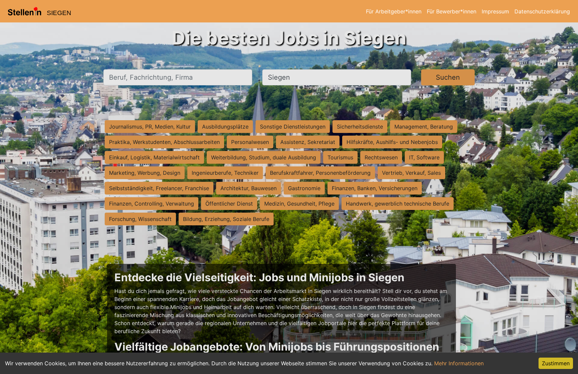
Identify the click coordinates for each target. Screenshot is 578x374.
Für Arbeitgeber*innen (393, 11)
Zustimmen (556, 363)
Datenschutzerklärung (542, 11)
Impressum (495, 11)
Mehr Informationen (459, 363)
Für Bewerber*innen (451, 11)
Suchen (448, 77)
